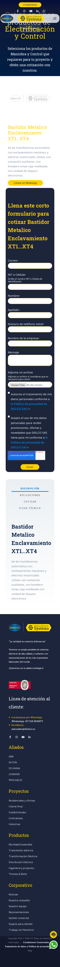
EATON (13, 762)
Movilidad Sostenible (20, 844)
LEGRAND (14, 774)
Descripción (30, 488)
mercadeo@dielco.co (23, 728)
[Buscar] (55, 61)
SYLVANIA (14, 768)
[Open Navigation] (54, 18)
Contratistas (16, 818)
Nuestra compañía (19, 900)
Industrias (14, 824)
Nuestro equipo (18, 906)
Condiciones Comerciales (36, 942)
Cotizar (30, 501)
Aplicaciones (30, 495)
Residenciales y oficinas (22, 800)
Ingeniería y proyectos (21, 868)
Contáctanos (30, 4)
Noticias (13, 894)
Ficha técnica (30, 508)
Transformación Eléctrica (23, 856)
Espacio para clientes (21, 924)
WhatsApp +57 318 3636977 (27, 721)
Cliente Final (16, 806)
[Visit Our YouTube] (31, 11)
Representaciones (19, 912)
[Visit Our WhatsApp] (44, 11)
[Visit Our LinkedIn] (37, 11)
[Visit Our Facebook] (18, 11)
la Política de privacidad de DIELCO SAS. (29, 442)
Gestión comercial (19, 918)
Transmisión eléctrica (21, 850)
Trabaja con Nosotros (21, 930)
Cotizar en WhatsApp (25, 183)
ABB (11, 756)
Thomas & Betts (18, 874)
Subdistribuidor (18, 812)
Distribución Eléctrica (21, 862)
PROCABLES (15, 780)
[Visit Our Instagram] (24, 11)
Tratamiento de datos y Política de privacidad (28, 946)
